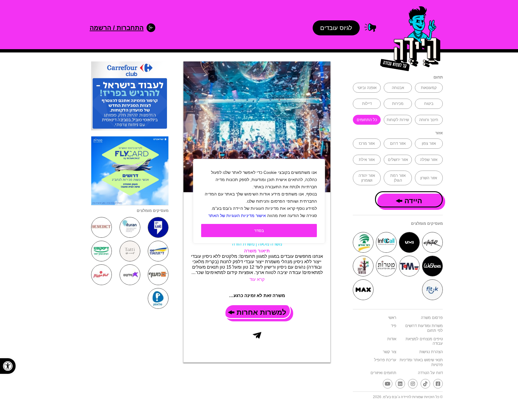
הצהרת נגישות (431, 352)
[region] (259, 201)
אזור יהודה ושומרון (367, 178)
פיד (393, 325)
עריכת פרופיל (385, 360)
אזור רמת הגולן (398, 178)
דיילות (367, 103)
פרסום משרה (432, 317)
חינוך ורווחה (428, 120)
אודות (391, 339)
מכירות (397, 103)
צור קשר (389, 352)
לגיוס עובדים (336, 28)
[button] (8, 366)
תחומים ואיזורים (383, 373)
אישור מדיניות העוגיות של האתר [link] (237, 215)
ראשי (392, 317)
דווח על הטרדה (430, 373)
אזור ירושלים (398, 159)
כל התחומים (367, 120)
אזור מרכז (367, 143)
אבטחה (398, 87)
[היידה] (408, 39)
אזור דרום (398, 143)
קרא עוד (257, 279)
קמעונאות (429, 87)
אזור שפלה (428, 159)
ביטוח (428, 103)
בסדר (259, 230)
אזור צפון (429, 143)
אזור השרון (428, 178)
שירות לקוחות (398, 120)
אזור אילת (367, 159)
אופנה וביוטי (367, 87)
